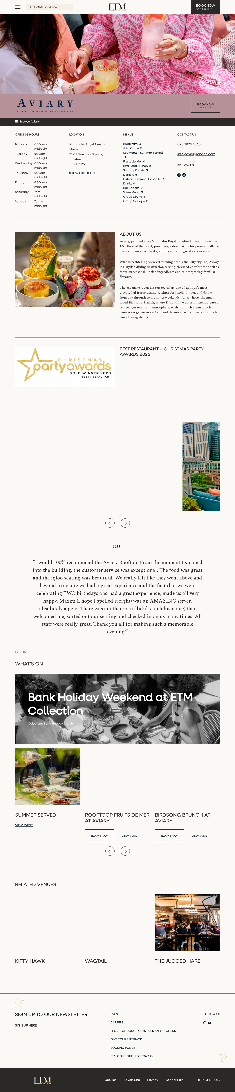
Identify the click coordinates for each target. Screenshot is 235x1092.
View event (24, 825)
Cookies (110, 1080)
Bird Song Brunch (136, 166)
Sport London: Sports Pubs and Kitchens (143, 1031)
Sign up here (26, 1025)
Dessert (129, 174)
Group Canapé (134, 201)
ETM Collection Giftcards (132, 1056)
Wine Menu (131, 192)
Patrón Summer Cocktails (142, 179)
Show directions (82, 173)
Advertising (132, 1080)
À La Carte (131, 148)
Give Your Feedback (126, 1039)
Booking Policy (123, 1048)
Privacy (152, 1080)
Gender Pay (174, 1080)
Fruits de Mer (133, 161)
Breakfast (130, 144)
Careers (117, 1022)
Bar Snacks (131, 188)
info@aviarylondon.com (196, 154)
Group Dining (133, 196)
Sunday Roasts (134, 170)
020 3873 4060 (189, 144)
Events (116, 1014)
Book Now (205, 7)
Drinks (128, 183)
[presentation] (110, 523)
